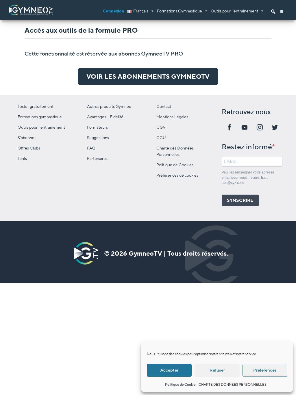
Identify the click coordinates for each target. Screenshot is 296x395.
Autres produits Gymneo (109, 106)
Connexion (113, 10)
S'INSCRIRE (240, 200)
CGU (161, 137)
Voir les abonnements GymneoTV (148, 76)
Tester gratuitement (35, 106)
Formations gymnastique (40, 116)
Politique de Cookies (174, 164)
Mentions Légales (172, 116)
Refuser (217, 370)
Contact (163, 106)
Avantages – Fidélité (105, 116)
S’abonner (27, 137)
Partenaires (97, 158)
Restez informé (247, 146)
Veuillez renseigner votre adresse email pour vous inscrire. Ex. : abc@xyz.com (248, 177)
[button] (282, 10)
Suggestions (98, 137)
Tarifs (22, 158)
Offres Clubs (29, 147)
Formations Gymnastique (179, 10)
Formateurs (97, 127)
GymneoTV (145, 253)
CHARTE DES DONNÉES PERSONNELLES (233, 384)
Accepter (169, 370)
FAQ (91, 147)
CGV (161, 127)
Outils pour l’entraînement (234, 10)
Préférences (265, 370)
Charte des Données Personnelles (175, 151)
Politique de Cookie (180, 384)
